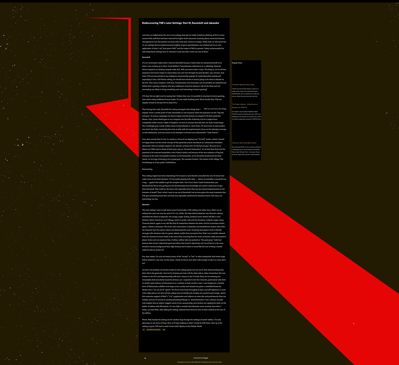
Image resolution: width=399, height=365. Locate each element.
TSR (164, 330)
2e (143, 330)
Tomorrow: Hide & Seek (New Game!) (244, 143)
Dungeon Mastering (153, 330)
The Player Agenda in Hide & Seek (243, 84)
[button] (143, 27)
